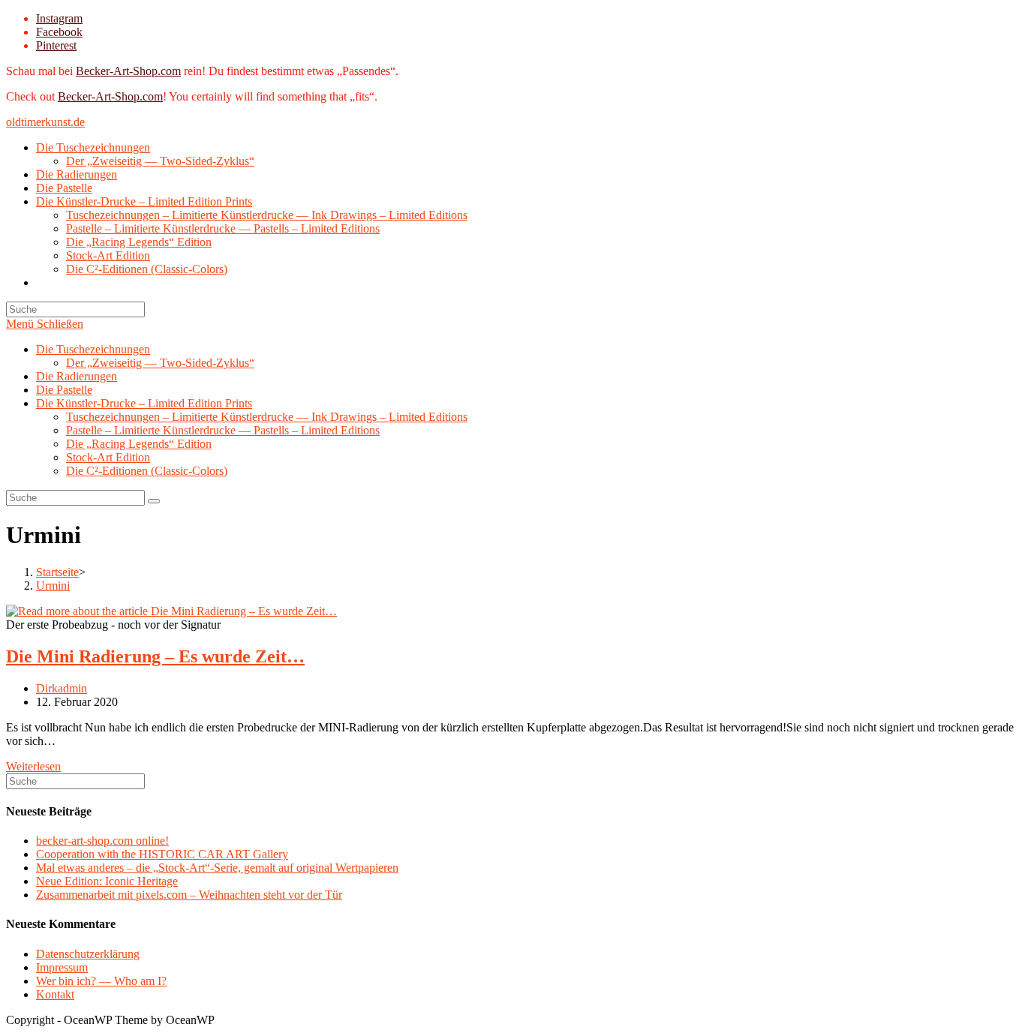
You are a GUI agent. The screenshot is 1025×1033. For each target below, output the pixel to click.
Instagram (59, 18)
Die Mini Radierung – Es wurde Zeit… (155, 656)
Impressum (62, 967)
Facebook (59, 32)
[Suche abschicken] (154, 501)
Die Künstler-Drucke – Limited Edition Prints (144, 403)
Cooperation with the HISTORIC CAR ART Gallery (162, 854)
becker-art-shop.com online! (102, 840)
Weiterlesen (33, 766)
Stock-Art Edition (108, 457)
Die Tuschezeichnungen (93, 349)
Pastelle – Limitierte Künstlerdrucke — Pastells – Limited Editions (223, 430)
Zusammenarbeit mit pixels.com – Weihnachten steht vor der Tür (189, 894)
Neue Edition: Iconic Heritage (107, 881)
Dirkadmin (61, 688)
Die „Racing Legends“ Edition (139, 443)
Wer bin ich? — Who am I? (101, 980)
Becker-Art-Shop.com (128, 71)
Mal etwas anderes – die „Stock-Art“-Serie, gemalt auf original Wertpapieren (217, 867)
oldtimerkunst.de (45, 122)
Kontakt (55, 994)
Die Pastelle (64, 389)
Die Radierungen (76, 376)
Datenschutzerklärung (88, 953)
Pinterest (56, 45)
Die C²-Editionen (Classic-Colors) (146, 470)
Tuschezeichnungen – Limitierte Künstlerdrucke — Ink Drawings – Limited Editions (266, 416)
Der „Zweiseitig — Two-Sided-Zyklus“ (160, 362)
